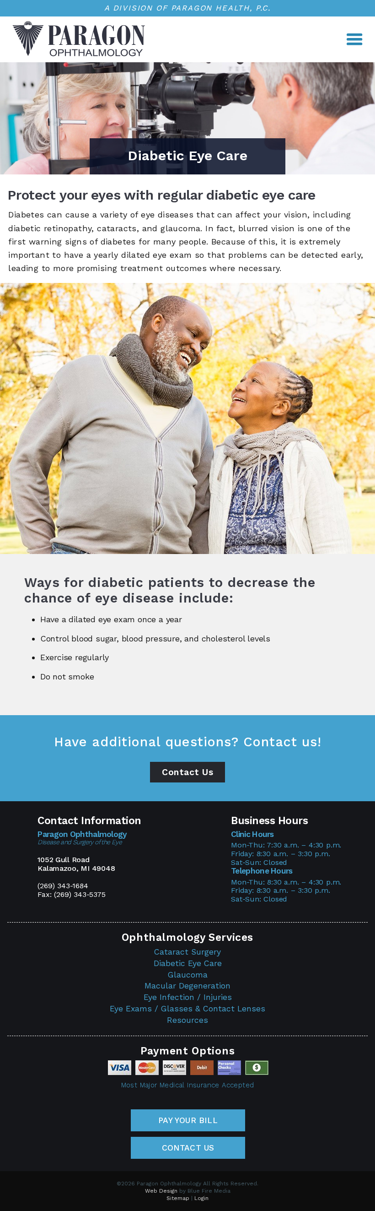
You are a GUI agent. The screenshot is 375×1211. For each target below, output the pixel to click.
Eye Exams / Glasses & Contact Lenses (187, 1008)
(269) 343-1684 (63, 885)
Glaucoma (188, 974)
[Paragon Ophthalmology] (78, 55)
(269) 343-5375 (79, 894)
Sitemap (177, 1198)
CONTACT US (188, 1147)
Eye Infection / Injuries (188, 997)
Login (201, 1198)
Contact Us (187, 772)
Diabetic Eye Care (188, 963)
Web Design (161, 1191)
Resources (187, 1020)
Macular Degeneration (187, 985)
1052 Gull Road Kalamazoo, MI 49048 (76, 864)
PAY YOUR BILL (188, 1120)
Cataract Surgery (187, 951)
